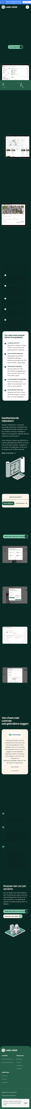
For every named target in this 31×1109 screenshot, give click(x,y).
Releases (19, 1059)
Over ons (4, 1076)
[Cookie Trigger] (19, 7)
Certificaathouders (8, 1062)
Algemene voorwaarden (9, 1092)
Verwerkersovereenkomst (9, 1095)
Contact (4, 1079)
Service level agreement (9, 1099)
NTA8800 (19, 1068)
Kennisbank (5, 1082)
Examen (19, 1062)
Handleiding (20, 1065)
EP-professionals (7, 1059)
